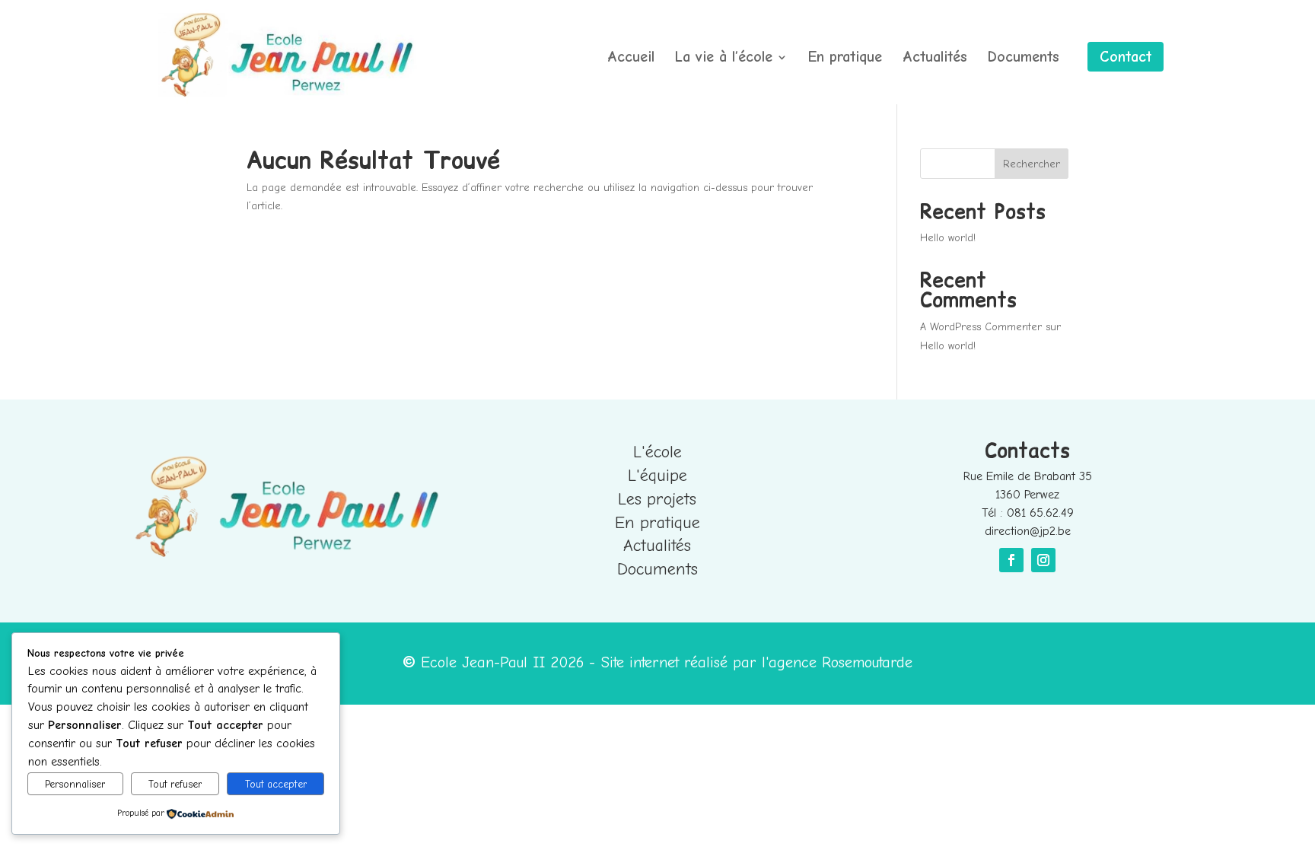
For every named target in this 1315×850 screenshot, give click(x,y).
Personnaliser (75, 784)
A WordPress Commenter (981, 326)
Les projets (657, 499)
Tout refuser (175, 784)
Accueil (630, 58)
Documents (1023, 58)
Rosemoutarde (867, 662)
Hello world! (948, 237)
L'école (657, 452)
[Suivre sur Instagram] (1043, 560)
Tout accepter (276, 784)
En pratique (845, 58)
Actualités (935, 58)
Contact (1125, 56)
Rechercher (1031, 164)
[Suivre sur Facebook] (1011, 560)
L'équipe (657, 475)
